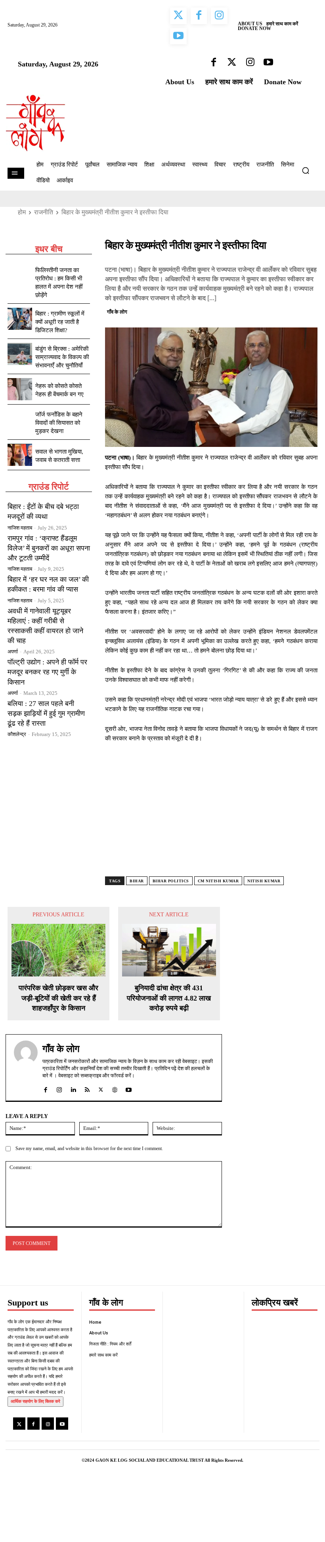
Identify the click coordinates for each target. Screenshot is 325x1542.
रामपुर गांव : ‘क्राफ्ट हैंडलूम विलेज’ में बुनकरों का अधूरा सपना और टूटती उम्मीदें (49, 548)
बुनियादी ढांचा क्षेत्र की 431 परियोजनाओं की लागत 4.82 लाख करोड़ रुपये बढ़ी (169, 998)
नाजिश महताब (20, 528)
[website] (115, 1088)
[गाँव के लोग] (26, 1068)
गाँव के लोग (117, 312)
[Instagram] (48, 1423)
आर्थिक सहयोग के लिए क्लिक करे (35, 1401)
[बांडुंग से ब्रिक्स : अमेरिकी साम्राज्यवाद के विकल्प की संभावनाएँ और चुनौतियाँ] (20, 354)
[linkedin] (73, 1088)
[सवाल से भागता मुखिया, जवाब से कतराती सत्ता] (20, 455)
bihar (137, 881)
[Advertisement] (211, 816)
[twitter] (101, 1088)
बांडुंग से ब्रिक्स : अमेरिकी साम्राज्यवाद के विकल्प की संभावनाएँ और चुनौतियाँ (62, 357)
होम (22, 212)
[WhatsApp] (291, 310)
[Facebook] (255, 310)
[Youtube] (62, 1423)
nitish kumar (263, 881)
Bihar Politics (171, 881)
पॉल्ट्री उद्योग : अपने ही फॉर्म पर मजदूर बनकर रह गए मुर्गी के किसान (47, 672)
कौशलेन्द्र (17, 734)
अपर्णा (13, 652)
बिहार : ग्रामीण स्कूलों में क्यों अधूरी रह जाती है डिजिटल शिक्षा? (59, 321)
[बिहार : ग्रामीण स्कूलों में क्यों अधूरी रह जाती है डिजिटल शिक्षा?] (20, 319)
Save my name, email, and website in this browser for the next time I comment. (89, 1148)
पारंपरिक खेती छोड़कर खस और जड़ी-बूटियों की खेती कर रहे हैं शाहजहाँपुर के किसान (58, 998)
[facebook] (45, 1088)
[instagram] (59, 1088)
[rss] (87, 1088)
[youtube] (129, 1088)
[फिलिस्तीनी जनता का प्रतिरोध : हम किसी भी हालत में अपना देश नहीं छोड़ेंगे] (20, 275)
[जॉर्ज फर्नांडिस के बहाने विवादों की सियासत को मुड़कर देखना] (20, 420)
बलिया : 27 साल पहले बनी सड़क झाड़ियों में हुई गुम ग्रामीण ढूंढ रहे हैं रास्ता (46, 713)
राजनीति (43, 212)
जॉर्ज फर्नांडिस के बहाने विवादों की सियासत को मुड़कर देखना (58, 422)
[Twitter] (273, 310)
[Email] (309, 310)
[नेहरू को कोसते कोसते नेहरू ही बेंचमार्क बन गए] (20, 389)
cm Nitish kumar (218, 881)
